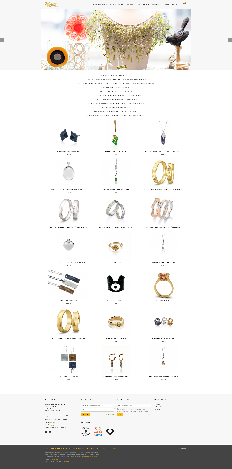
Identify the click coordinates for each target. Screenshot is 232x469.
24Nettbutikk (55, 459)
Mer (173, 5)
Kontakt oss (159, 412)
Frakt (47, 448)
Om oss (157, 409)
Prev (2, 40)
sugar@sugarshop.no (56, 425)
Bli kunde (158, 407)
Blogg (98, 448)
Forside (157, 405)
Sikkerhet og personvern (75, 448)
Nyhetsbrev (90, 448)
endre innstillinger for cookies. (90, 456)
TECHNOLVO (66, 461)
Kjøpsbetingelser (57, 448)
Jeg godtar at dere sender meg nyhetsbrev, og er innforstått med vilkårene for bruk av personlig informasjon (133, 410)
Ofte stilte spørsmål (110, 448)
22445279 (53, 422)
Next (230, 40)
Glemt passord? (110, 414)
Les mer (149, 414)
